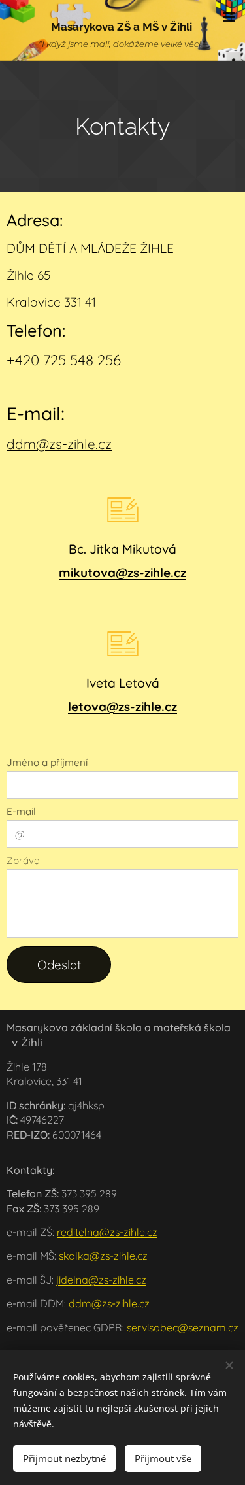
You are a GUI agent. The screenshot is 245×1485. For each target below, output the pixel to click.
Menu (229, 16)
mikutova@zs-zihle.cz (122, 572)
